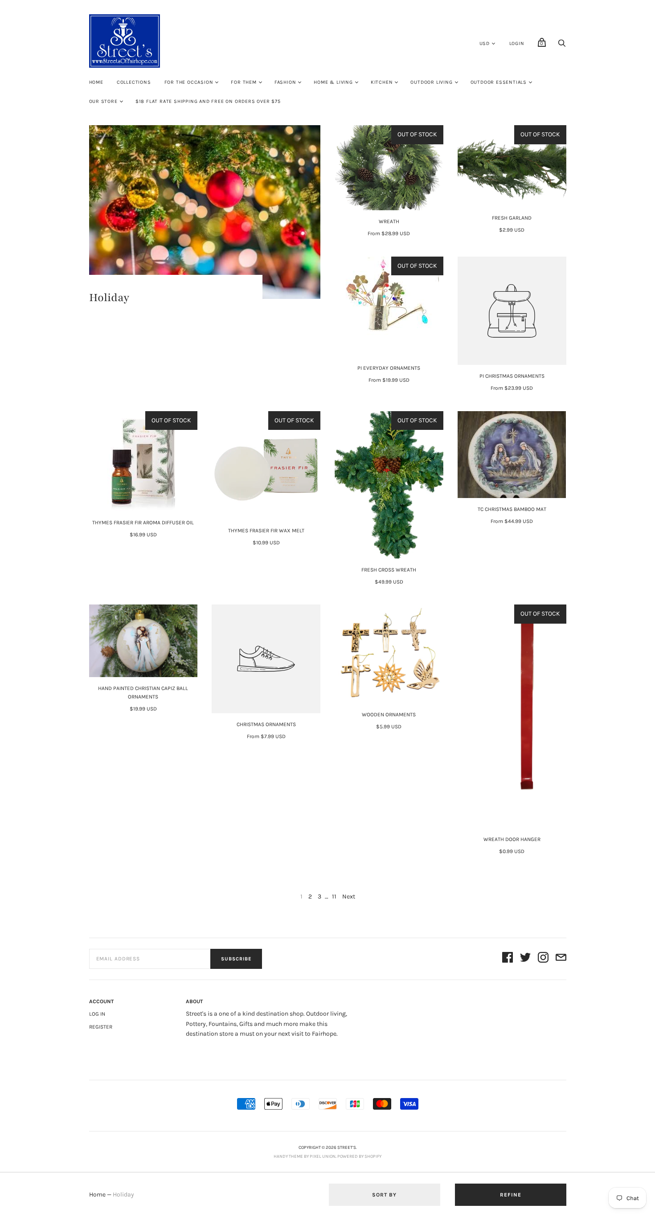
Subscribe (236, 959)
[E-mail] (561, 959)
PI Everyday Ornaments (388, 368)
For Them (243, 82)
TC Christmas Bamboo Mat (512, 509)
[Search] (561, 45)
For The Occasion (188, 82)
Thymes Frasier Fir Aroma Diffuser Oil (143, 522)
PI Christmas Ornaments (511, 376)
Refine (510, 1195)
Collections (134, 82)
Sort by (384, 1195)
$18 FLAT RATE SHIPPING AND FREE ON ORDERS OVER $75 (208, 101)
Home (96, 82)
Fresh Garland (512, 218)
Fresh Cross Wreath (388, 570)
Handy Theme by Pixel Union (305, 1156)
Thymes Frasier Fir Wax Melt (266, 530)
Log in (97, 1014)
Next (348, 896)
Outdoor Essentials (499, 82)
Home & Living (333, 82)
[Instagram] (543, 959)
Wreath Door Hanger (511, 839)
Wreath (389, 221)
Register (100, 1027)
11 (334, 896)
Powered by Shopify (359, 1156)
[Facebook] (507, 959)
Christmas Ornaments (266, 724)
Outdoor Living (431, 82)
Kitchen (382, 82)
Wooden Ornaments (389, 714)
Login (516, 43)
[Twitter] (525, 959)
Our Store (103, 101)
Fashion (285, 82)
